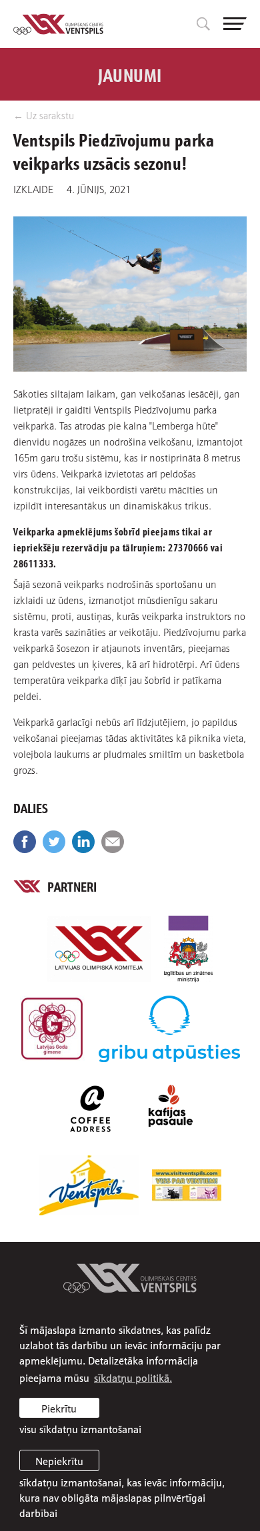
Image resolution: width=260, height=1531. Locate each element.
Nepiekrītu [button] (59, 1460)
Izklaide (33, 188)
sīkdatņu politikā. (133, 1377)
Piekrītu (59, 1407)
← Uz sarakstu (43, 115)
